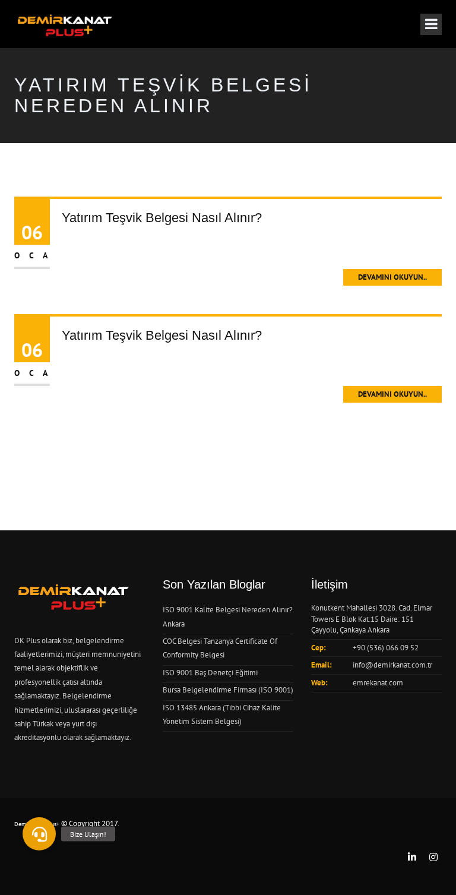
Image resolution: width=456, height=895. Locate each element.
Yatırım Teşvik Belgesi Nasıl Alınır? (162, 217)
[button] (39, 833)
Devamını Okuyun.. (392, 277)
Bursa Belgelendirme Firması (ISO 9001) (228, 690)
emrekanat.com (378, 683)
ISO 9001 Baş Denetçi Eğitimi (210, 673)
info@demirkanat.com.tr (392, 665)
